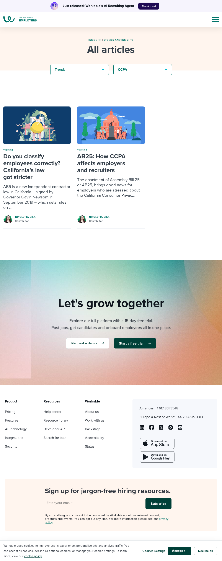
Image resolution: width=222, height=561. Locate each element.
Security (11, 446)
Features (11, 420)
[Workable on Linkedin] (142, 429)
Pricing (10, 412)
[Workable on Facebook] (151, 429)
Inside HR (94, 40)
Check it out (149, 6)
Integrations (14, 438)
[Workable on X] (170, 429)
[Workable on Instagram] (180, 429)
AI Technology (16, 429)
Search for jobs (55, 438)
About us (92, 412)
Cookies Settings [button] (153, 551)
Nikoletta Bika (25, 217)
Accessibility (94, 438)
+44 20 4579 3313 (189, 417)
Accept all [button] (179, 551)
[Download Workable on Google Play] (156, 457)
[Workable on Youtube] (161, 429)
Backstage (93, 429)
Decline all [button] (205, 551)
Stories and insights (119, 40)
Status (89, 446)
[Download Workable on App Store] (156, 443)
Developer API (54, 429)
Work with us (94, 420)
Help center (52, 412)
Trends (8, 150)
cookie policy (33, 556)
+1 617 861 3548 (166, 408)
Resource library (56, 420)
